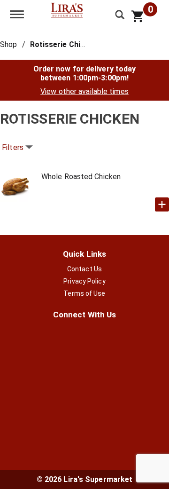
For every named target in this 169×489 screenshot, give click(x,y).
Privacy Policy (84, 281)
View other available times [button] (84, 91)
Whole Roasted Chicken (81, 176)
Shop (8, 44)
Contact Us (84, 269)
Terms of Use (84, 293)
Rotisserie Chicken (64, 44)
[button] (162, 204)
